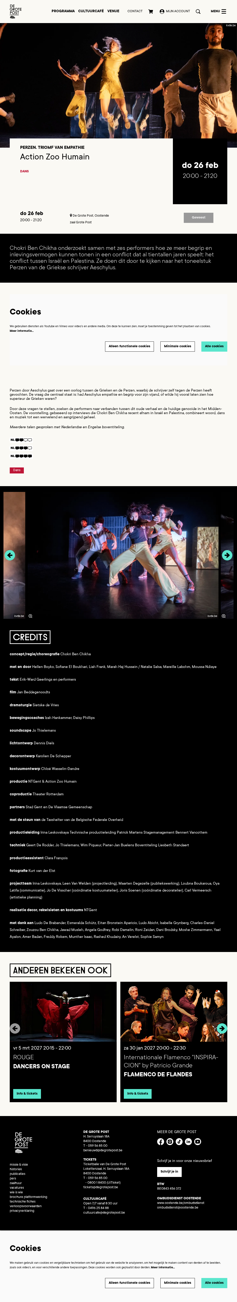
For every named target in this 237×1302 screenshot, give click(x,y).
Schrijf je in (169, 1172)
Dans (24, 172)
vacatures (17, 1188)
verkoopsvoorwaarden (26, 1206)
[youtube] (197, 1141)
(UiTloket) (114, 1183)
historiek (16, 1169)
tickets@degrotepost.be (100, 1187)
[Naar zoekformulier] (198, 11)
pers (13, 1179)
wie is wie (16, 1192)
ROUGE (23, 1057)
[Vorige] (10, 555)
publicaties (17, 1174)
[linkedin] (188, 1141)
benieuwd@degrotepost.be (102, 1150)
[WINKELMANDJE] (151, 11)
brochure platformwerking (28, 1197)
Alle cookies (214, 346)
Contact (135, 11)
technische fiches (22, 1202)
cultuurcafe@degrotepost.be (104, 1213)
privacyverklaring (22, 1211)
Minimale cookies (177, 346)
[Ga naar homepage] (16, 11)
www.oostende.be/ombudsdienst (180, 1203)
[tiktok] (179, 1141)
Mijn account (178, 11)
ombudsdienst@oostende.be (177, 1208)
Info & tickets (27, 1094)
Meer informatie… (22, 331)
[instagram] (169, 1141)
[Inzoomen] (30, 616)
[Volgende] (227, 555)
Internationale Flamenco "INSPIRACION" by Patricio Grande (171, 1061)
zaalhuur (16, 1183)
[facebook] (160, 1141)
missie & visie (19, 1165)
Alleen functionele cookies (129, 346)
